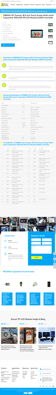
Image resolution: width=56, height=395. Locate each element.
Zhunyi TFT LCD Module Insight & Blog (28, 319)
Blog (32, 376)
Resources (38, 4)
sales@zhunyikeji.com (16, 1)
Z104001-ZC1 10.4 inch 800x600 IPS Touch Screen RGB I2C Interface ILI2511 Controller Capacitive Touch (7, 299)
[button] (50, 21)
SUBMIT (37, 257)
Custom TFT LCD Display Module (6, 375)
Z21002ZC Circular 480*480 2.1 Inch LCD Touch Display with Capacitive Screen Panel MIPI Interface (35, 299)
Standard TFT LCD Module (4, 372)
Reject (25, 393)
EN (52, 1)
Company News (34, 375)
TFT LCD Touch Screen (14, 10)
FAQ (23, 376)
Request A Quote (8, 45)
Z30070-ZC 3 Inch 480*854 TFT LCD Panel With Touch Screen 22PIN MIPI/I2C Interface (20, 299)
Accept (30, 393)
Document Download (25, 374)
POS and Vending (15, 373)
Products (13, 4)
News (43, 4)
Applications (19, 4)
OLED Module (4, 381)
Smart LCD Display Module (5, 379)
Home (3, 10)
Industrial (14, 379)
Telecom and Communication (15, 376)
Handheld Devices (15, 371)
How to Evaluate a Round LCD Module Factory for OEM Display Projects (8, 347)
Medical (13, 381)
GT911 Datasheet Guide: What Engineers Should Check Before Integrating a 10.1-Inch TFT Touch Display (27, 348)
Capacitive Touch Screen (26, 10)
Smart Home (14, 377)
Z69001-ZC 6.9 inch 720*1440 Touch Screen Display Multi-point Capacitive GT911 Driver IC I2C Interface (48, 299)
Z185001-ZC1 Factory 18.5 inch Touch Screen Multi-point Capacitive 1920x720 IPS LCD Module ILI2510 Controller (24, 11)
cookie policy (30, 390)
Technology (25, 371)
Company (26, 4)
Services (32, 4)
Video (24, 377)
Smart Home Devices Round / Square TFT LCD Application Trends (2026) (45, 347)
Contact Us (49, 4)
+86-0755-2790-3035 (6, 1)
